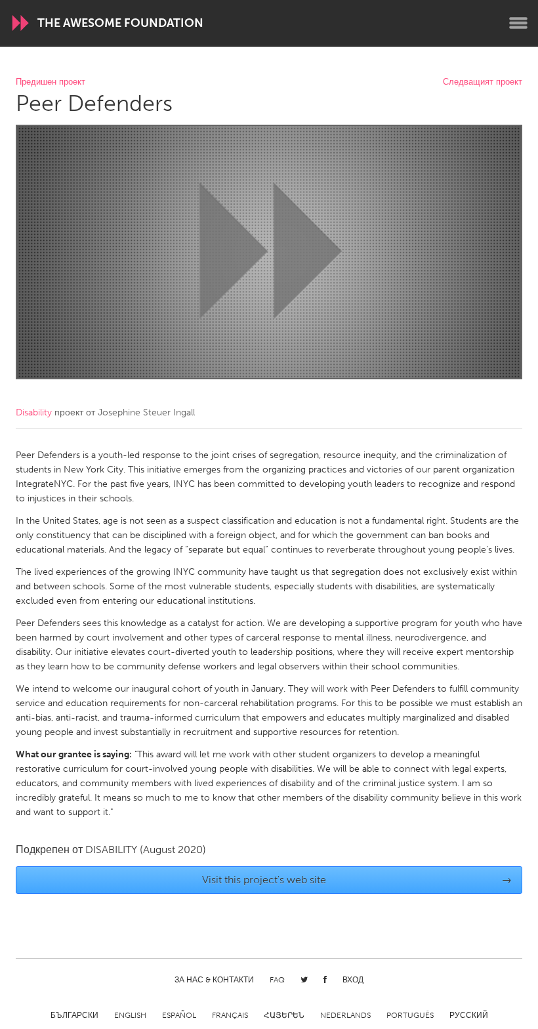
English (130, 1015)
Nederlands (345, 1015)
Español (179, 1015)
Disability (34, 412)
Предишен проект (50, 82)
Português (410, 1015)
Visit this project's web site (357, 879)
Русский (468, 1015)
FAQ (277, 979)
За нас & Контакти (214, 979)
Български (74, 1015)
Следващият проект (482, 82)
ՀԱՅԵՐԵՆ (284, 1015)
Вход (352, 979)
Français (230, 1015)
